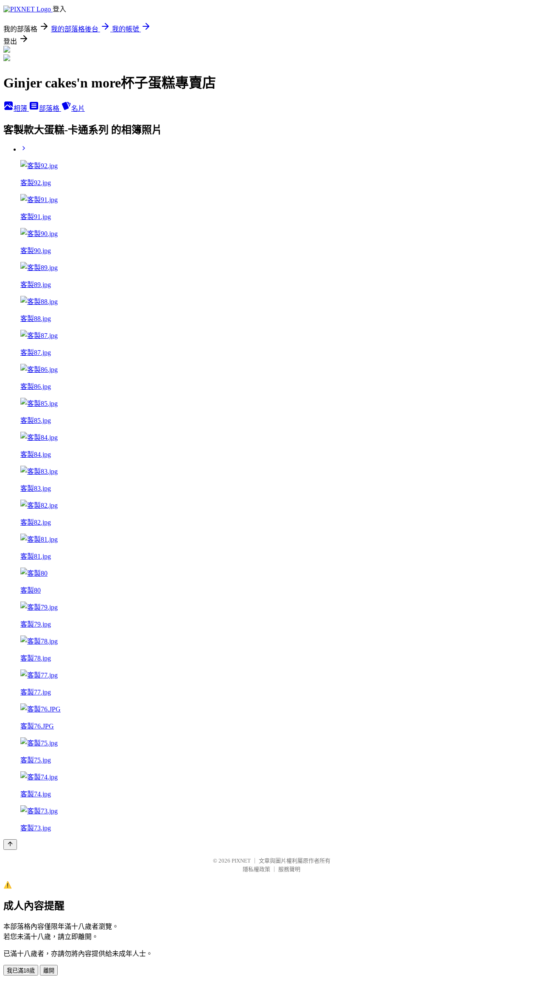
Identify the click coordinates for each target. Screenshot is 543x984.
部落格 (50, 108)
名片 (78, 108)
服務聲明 (289, 869)
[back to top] (10, 844)
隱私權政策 (256, 869)
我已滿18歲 (21, 970)
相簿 (21, 108)
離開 (48, 970)
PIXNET (241, 860)
